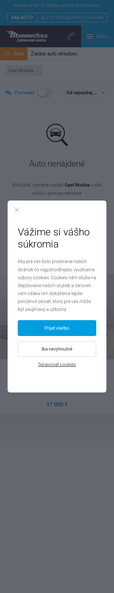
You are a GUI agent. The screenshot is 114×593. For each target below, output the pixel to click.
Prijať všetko (57, 328)
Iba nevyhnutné (57, 349)
